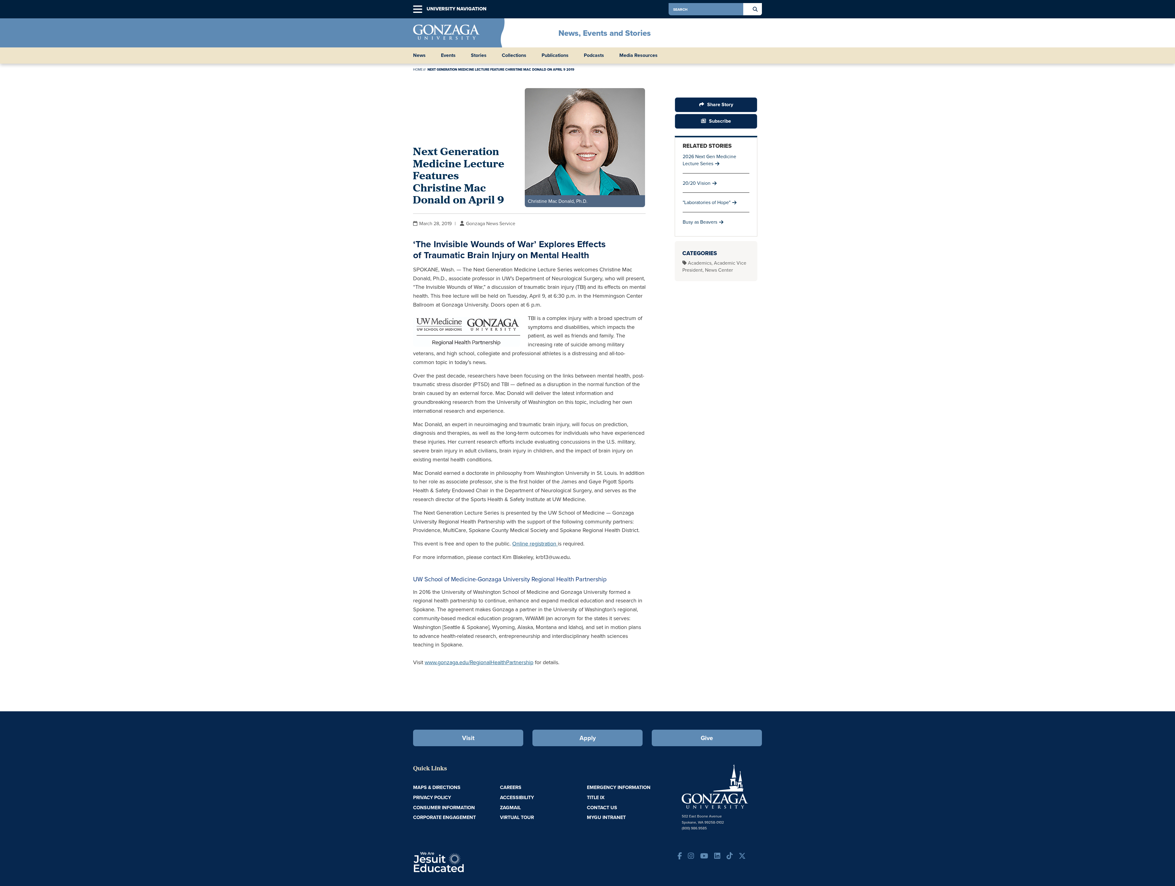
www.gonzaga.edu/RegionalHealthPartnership (479, 662)
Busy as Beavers (700, 221)
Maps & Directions (437, 787)
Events (448, 55)
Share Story (720, 104)
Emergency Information (619, 787)
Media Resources (638, 55)
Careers (510, 787)
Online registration (535, 543)
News (419, 55)
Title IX (596, 797)
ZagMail (510, 807)
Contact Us (602, 807)
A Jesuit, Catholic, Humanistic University (465, 861)
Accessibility (517, 797)
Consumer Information (444, 807)
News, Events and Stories (604, 33)
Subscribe (720, 121)
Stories (479, 55)
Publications (555, 55)
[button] (417, 9)
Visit (468, 737)
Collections (514, 55)
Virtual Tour (517, 817)
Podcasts (594, 55)
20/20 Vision (697, 183)
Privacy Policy (432, 797)
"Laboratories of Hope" (706, 202)
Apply (588, 737)
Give (707, 737)
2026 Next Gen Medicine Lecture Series (709, 160)
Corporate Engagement (444, 817)
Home (418, 69)
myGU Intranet (606, 817)
